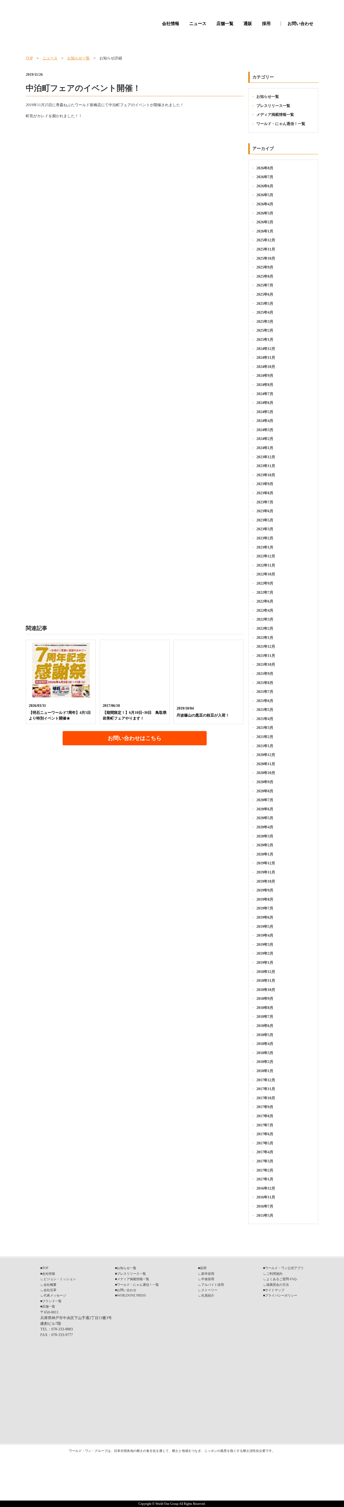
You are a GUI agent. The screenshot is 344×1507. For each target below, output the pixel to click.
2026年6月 (264, 186)
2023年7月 (264, 502)
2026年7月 (264, 177)
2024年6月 (264, 403)
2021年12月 (265, 647)
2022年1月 (264, 638)
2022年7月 (264, 592)
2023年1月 (264, 547)
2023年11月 (265, 466)
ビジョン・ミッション (60, 1279)
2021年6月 (264, 701)
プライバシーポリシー (281, 1295)
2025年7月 (264, 285)
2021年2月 (264, 737)
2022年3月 (264, 619)
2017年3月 (264, 1161)
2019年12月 (265, 863)
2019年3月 (264, 945)
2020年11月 (265, 764)
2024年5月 (264, 412)
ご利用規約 (274, 1274)
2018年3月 (264, 1053)
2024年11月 (265, 358)
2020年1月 (264, 854)
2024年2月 (264, 439)
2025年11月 (265, 249)
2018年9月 (264, 999)
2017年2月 (264, 1170)
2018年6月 (264, 1026)
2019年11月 (265, 872)
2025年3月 (264, 322)
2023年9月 (264, 484)
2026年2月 (264, 222)
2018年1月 (264, 1071)
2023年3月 (264, 529)
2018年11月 (265, 981)
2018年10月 (265, 990)
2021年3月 (264, 728)
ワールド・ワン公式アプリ (284, 1268)
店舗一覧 (225, 23)
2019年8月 (264, 899)
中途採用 (207, 1279)
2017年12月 (265, 1080)
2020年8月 (264, 791)
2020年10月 (265, 773)
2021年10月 (265, 665)
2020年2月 (264, 845)
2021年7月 (264, 692)
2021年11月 (265, 656)
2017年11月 (265, 1089)
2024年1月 (264, 448)
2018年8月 (264, 1008)
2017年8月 (264, 1116)
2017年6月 (264, 1134)
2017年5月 (264, 1143)
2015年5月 (264, 1216)
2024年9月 (264, 376)
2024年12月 (265, 349)
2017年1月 (264, 1179)
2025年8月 (264, 276)
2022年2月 (264, 629)
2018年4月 (264, 1044)
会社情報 (170, 23)
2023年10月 (265, 475)
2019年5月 (264, 927)
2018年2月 (264, 1062)
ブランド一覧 (52, 1301)
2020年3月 (264, 836)
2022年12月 (265, 556)
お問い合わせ (300, 23)
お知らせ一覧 (78, 58)
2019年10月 (265, 881)
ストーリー (209, 1290)
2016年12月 (265, 1188)
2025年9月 (264, 267)
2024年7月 (264, 394)
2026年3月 (264, 213)
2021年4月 (264, 719)
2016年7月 (264, 1206)
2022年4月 (264, 610)
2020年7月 (264, 800)
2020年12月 (265, 755)
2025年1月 (264, 340)
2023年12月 (265, 457)
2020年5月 (264, 818)
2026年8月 (264, 168)
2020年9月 (264, 782)
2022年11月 (265, 565)
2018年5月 (264, 1035)
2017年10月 (265, 1098)
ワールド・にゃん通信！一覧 (280, 124)
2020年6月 (264, 809)
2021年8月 (264, 683)
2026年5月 (264, 195)
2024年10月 (265, 367)
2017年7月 (264, 1125)
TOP (29, 58)
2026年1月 (264, 231)
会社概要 (50, 1285)
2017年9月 (264, 1107)
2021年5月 (264, 710)
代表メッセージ (55, 1295)
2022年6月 (264, 601)
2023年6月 (264, 511)
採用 (266, 23)
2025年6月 (264, 294)
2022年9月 (264, 583)
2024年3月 (264, 430)
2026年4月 (264, 204)
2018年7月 (264, 1017)
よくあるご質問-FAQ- (282, 1279)
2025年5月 (264, 304)
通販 (247, 23)
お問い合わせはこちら (135, 738)
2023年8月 (264, 493)
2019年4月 (264, 935)
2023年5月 (264, 520)
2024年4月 (264, 421)
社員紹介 (207, 1295)
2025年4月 (264, 312)
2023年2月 (264, 538)
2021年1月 (264, 746)
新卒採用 (207, 1274)
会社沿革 (50, 1290)
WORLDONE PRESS (131, 1295)
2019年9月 (264, 890)
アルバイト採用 (212, 1285)
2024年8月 (264, 385)
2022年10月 (265, 574)
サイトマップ (274, 1290)
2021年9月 (264, 674)
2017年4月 (264, 1152)
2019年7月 (264, 908)
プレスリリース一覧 (273, 106)
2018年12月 (265, 972)
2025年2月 (264, 330)
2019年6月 (264, 917)
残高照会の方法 (277, 1285)
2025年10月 (265, 258)
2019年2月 (264, 953)
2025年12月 (265, 240)
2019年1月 (264, 963)
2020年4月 (264, 827)
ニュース (197, 23)
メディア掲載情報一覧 (275, 115)
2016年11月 (265, 1197)
